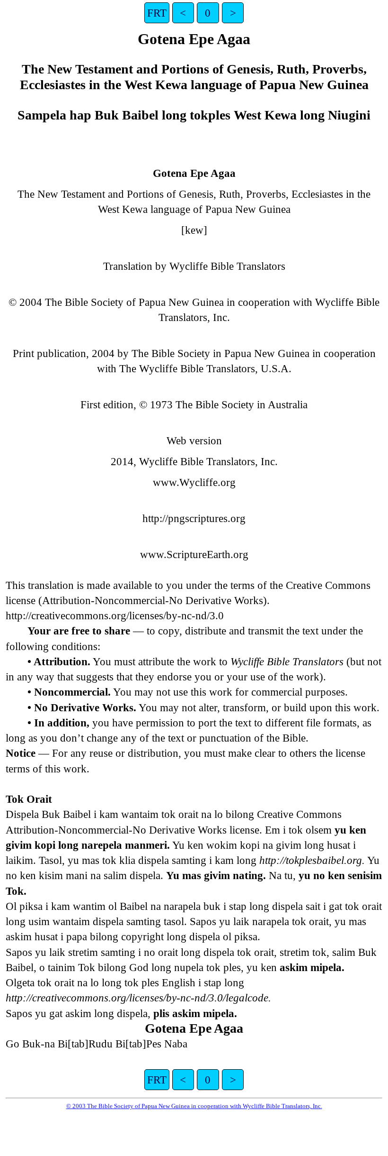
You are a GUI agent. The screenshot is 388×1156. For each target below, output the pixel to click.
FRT (157, 13)
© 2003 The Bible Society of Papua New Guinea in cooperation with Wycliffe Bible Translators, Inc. (194, 1106)
